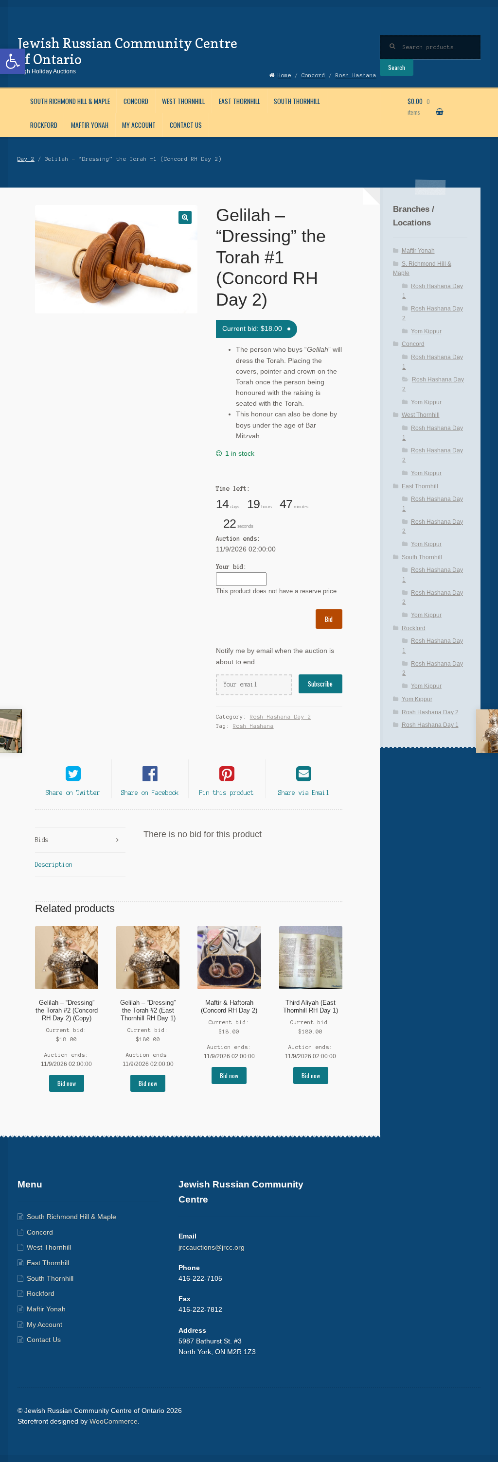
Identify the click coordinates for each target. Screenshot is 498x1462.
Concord (136, 101)
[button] (12, 61)
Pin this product (226, 793)
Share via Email (303, 793)
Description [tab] (53, 864)
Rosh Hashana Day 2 (280, 717)
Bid (329, 619)
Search (396, 67)
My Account (139, 125)
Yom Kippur (426, 331)
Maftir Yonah (89, 125)
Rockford (43, 125)
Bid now (66, 1083)
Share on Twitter (73, 793)
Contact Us (186, 125)
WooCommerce (113, 1421)
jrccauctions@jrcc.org (211, 1247)
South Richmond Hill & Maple (70, 101)
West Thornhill (183, 101)
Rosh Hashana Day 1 (430, 725)
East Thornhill (239, 101)
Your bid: (231, 567)
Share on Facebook (150, 793)
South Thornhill (297, 101)
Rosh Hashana (253, 726)
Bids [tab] (42, 840)
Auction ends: (238, 538)
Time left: (233, 488)
